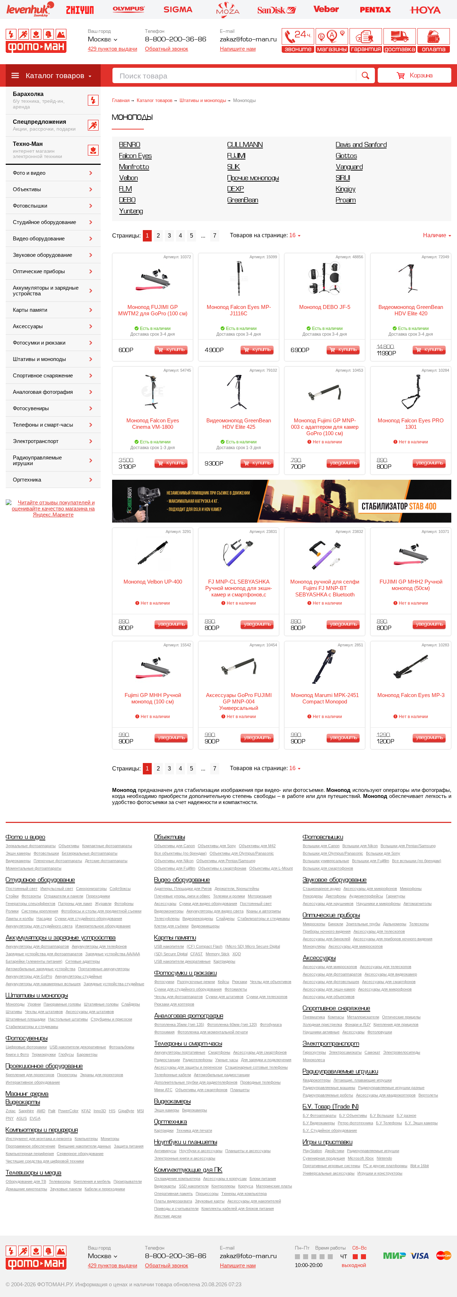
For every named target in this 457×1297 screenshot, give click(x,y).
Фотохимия (164, 1032)
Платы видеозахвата (173, 1201)
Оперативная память (173, 1193)
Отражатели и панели (63, 896)
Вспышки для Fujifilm (370, 861)
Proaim (346, 200)
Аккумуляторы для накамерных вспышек (43, 984)
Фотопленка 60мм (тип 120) (232, 1024)
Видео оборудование (39, 238)
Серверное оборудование (80, 1153)
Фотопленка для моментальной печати (212, 1032)
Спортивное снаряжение (43, 375)
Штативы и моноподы (39, 359)
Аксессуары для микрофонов (370, 888)
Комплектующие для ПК (188, 1170)
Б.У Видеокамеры (319, 1123)
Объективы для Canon (174, 846)
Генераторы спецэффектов (30, 903)
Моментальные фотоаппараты (33, 868)
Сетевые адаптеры (82, 961)
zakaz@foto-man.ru (248, 40)
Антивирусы (165, 1151)
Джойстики (334, 1151)
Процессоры (207, 1193)
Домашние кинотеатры (26, 1189)
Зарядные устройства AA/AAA (112, 954)
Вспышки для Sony (383, 853)
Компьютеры (86, 1138)
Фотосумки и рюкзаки (39, 343)
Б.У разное (406, 1115)
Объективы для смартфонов (201, 1090)
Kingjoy (346, 189)
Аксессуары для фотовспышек (331, 982)
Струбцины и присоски (111, 1019)
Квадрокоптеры (317, 1080)
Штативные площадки (25, 1019)
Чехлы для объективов (270, 982)
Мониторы (110, 1138)
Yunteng (131, 211)
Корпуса (245, 1186)
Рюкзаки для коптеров (174, 1004)
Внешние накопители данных (84, 1146)
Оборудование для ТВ (26, 1181)
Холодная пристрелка (322, 1024)
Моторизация (260, 896)
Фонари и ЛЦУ (358, 1024)
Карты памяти (30, 310)
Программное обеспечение (30, 1146)
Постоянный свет (21, 888)
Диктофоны (336, 896)
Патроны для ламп (75, 903)
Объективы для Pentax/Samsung (225, 861)
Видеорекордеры (197, 918)
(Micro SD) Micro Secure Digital (252, 946)
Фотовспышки (30, 206)
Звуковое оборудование (42, 255)
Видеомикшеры (205, 926)
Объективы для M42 (257, 846)
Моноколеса (314, 1060)
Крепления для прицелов (395, 1024)
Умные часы (226, 1060)
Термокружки (44, 1054)
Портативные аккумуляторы (104, 969)
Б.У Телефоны (389, 1123)
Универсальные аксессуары (329, 1173)
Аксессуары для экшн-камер (329, 989)
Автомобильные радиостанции (222, 1075)
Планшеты (240, 1090)
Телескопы (419, 924)
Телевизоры (60, 1181)
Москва (99, 40)
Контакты (298, 40)
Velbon (128, 178)
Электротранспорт (36, 441)
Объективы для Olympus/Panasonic (242, 853)
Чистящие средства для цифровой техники (45, 1161)
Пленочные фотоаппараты (58, 861)
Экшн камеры (18, 853)
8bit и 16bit (419, 1166)
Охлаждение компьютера (177, 1178)
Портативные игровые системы (331, 1166)
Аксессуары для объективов (329, 997)
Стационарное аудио (322, 888)
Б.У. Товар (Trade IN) (330, 1107)
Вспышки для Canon (321, 846)
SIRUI (343, 178)
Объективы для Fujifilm (174, 868)
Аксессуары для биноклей (326, 939)
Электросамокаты (345, 1052)
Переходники (98, 896)
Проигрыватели (128, 1181)
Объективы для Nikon (174, 861)
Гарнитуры (395, 896)
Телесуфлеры (167, 918)
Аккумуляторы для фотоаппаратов (37, 946)
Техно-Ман (37, 150)
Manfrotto (134, 167)
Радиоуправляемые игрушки (37, 460)
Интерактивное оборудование (33, 1082)
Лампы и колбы (20, 918)
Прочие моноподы (253, 178)
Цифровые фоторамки (26, 1047)
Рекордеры (313, 896)
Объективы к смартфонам (222, 868)
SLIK (233, 167)
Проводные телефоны (260, 1082)
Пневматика (314, 1017)
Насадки (44, 918)
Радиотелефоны (197, 1060)
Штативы (14, 1011)
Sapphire (26, 1111)
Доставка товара (399, 40)
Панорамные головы (62, 1004)
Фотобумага (271, 1024)
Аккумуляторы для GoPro (29, 976)
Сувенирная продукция (324, 1158)
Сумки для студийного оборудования (88, 918)
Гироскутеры (314, 1052)
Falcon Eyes (135, 156)
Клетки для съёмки (171, 926)
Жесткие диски (167, 1216)
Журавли (103, 903)
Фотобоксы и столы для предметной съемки (101, 911)
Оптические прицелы (401, 1017)
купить (176, 349)
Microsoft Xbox (361, 1158)
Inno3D (100, 1111)
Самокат (372, 1052)
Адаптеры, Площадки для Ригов (183, 888)
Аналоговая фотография (43, 392)
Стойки (12, 896)
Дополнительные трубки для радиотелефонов (195, 1082)
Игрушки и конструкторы (379, 1173)
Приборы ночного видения (327, 931)
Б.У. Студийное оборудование (330, 1130)
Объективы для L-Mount (271, 868)
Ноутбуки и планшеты (185, 1142)
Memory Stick (218, 954)
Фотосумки (164, 982)
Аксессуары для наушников (328, 903)
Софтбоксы (120, 888)
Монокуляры (314, 946)
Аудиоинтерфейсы (366, 896)
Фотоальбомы (121, 1047)
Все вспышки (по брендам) (416, 861)
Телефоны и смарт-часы (43, 425)
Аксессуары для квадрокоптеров (386, 1095)
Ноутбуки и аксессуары (200, 1151)
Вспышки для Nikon (360, 846)
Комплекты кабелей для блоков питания (237, 1208)
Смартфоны (219, 1052)
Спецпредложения (44, 125)
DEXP (235, 189)
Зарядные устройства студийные (114, 984)
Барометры (87, 1054)
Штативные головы (101, 1004)
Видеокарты (23, 1102)
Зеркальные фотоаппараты (31, 846)
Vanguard (349, 167)
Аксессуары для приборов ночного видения (392, 939)
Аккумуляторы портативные (179, 1052)
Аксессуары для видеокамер (391, 974)
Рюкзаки (239, 982)
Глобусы (66, 1054)
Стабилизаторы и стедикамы (263, 918)
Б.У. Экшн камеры (421, 1123)
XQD (236, 954)
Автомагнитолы (417, 903)
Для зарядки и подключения (266, 1060)
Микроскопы (314, 924)
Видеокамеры (18, 861)
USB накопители (169, 946)
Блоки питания (263, 1178)
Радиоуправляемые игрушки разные (391, 1087)
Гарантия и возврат (366, 40)
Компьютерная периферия (30, 1153)
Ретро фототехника (355, 1123)
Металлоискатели (363, 1017)
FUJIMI (236, 156)
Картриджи (164, 1130)
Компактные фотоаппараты (107, 846)
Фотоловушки (379, 1032)
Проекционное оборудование (44, 1066)
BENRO (129, 145)
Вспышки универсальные (326, 861)
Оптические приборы (39, 271)
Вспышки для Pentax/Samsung (408, 846)
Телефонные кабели (172, 1075)
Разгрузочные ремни (196, 982)
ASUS (21, 1118)
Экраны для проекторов (101, 1075)
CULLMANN (245, 145)
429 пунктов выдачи (112, 49)
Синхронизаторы (91, 888)
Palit (51, 1111)
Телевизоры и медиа (33, 1173)
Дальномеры (394, 924)
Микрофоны (411, 888)
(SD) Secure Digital (170, 954)
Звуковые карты (210, 1201)
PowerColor (68, 1111)
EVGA (35, 1118)
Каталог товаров (55, 75)
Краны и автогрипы (263, 911)
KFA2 (86, 1111)
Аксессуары (28, 326)
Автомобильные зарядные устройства (40, 969)
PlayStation (312, 1151)
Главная (121, 100)
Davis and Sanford (361, 145)
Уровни (34, 1004)
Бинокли (335, 924)
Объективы (27, 189)
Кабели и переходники (105, 1189)
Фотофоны (124, 903)
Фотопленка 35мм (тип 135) (179, 1024)
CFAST (196, 954)
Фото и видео (29, 173)
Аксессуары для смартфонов (389, 982)
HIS (112, 1111)
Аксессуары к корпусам (225, 1178)
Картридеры (224, 961)
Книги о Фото (17, 1054)
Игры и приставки (327, 1142)
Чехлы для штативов (44, 1011)
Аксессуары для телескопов (379, 931)
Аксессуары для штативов (90, 1011)
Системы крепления (39, 911)
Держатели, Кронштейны (237, 888)
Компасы (336, 1017)
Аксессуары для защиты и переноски (188, 1067)
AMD (41, 1111)
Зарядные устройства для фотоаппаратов (44, 954)
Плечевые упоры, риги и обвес (182, 896)
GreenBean (242, 200)
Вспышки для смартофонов (328, 868)
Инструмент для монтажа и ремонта (39, 1138)
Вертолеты (428, 1095)
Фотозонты (31, 896)
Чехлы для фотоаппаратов (178, 997)
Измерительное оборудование (103, 926)
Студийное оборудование (44, 222)
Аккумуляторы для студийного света (39, 926)
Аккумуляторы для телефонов (99, 946)
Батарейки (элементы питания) (34, 961)
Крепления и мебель (92, 1181)
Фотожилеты (236, 989)
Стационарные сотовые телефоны (256, 1067)
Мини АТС (163, 1090)
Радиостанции (167, 1060)
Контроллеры (223, 1186)
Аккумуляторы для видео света (214, 911)
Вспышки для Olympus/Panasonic (333, 853)
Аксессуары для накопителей (254, 1201)
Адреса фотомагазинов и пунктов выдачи (332, 40)
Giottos (346, 156)
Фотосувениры (31, 408)
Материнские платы (274, 1186)
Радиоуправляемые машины (329, 1087)
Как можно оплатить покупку (433, 40)
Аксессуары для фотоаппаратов (332, 974)
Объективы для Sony (217, 846)
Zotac (11, 1111)
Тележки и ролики (229, 896)
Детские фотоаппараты (106, 861)
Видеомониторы (169, 911)
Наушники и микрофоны (378, 903)
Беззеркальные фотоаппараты (89, 853)
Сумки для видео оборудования (208, 903)
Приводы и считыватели (176, 1208)
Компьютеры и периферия (42, 1130)
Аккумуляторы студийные (78, 976)
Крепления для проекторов (30, 1075)
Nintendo (384, 1158)
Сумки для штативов (224, 997)
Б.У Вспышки (382, 1115)
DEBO (127, 200)
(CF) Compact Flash (204, 946)
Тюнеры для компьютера (244, 1193)
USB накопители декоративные (182, 961)
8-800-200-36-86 (175, 40)
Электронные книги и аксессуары (184, 1158)
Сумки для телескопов (266, 997)
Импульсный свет (56, 888)
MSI (140, 1111)
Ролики (12, 911)
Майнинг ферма (27, 1094)
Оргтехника (27, 480)
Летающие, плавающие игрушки (362, 1080)
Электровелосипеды (401, 1052)
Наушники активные (321, 1032)
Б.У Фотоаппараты (319, 1115)
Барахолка (39, 100)
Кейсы (223, 982)
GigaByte (126, 1111)
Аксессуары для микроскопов (355, 946)
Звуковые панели (66, 1189)
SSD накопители (194, 1186)
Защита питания (129, 1146)
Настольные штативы (68, 1019)
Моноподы (15, 1004)
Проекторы (67, 1075)
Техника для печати (194, 1130)
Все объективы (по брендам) (180, 853)
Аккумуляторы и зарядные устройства (46, 290)
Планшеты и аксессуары (248, 1151)
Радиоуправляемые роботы (328, 1095)
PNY (10, 1118)
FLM (125, 189)
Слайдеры (225, 918)
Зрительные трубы (363, 924)
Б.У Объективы (353, 1115)
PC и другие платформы (385, 1166)
